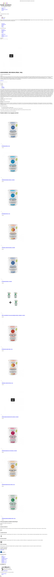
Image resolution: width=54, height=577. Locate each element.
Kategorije (1, 38)
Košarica (3, 25)
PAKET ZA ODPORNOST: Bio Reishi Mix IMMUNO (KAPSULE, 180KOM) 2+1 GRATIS (13, 315)
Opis (2, 86)
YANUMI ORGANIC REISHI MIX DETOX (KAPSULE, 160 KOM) (10, 416)
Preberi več (1, 80)
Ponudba (3, 557)
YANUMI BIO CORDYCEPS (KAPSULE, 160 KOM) (8, 247)
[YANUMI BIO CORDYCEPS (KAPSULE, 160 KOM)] (13, 245)
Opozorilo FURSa (4, 562)
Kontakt (3, 560)
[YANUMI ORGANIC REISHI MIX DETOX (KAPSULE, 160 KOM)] (13, 414)
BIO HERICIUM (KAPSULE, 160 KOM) (7, 281)
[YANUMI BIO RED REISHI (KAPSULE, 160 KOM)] (13, 177)
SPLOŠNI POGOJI (5, 570)
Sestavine (3, 87)
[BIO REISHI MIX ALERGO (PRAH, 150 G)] (13, 346)
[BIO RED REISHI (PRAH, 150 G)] (13, 211)
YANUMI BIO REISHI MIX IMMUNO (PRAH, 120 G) (9, 518)
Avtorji (2, 574)
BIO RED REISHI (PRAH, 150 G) (6, 213)
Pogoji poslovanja (4, 573)
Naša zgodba (3, 556)
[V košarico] (2, 178)
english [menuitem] (4, 18)
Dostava (3, 561)
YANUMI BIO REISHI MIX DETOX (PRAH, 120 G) (8, 484)
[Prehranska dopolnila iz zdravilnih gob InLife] (5, 6)
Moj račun (3, 23)
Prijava (3, 26)
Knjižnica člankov (4, 559)
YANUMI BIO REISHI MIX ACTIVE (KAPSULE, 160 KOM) (9, 450)
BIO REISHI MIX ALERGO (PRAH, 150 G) (7, 349)
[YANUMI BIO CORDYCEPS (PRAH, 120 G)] (13, 380)
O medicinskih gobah (5, 558)
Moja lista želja (4, 24)
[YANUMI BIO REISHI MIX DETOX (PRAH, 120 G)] (13, 482)
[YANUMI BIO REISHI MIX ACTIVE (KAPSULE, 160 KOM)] (13, 448)
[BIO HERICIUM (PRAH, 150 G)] (13, 143)
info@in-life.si (2, 549)
